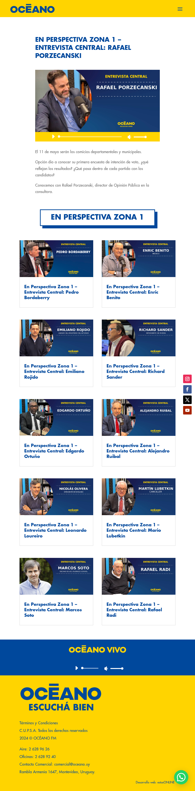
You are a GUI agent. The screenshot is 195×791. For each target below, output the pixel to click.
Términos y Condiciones (39, 722)
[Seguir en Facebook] (187, 389)
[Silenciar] (129, 137)
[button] (181, 777)
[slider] (139, 137)
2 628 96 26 (39, 749)
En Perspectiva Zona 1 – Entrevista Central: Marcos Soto (53, 610)
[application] (97, 136)
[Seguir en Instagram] (187, 379)
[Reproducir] (53, 136)
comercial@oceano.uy (72, 764)
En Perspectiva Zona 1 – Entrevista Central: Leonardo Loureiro (55, 530)
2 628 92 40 (45, 756)
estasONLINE (166, 782)
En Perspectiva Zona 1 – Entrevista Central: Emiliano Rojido (54, 371)
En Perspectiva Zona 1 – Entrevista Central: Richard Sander (136, 371)
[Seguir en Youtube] (187, 410)
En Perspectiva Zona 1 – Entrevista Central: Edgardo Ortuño (54, 451)
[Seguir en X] (187, 400)
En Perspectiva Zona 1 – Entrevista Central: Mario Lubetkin (134, 530)
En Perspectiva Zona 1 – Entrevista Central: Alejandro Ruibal (138, 451)
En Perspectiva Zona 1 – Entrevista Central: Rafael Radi (134, 610)
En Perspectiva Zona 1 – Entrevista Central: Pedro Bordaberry (51, 292)
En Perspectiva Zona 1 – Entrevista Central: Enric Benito (133, 292)
